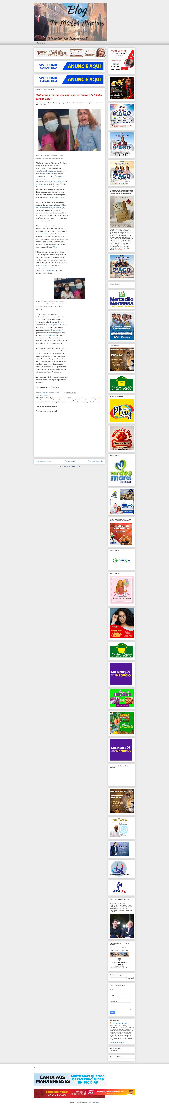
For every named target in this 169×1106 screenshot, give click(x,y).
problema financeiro (59, 197)
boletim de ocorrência (52, 330)
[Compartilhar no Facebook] (73, 393)
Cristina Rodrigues (46, 171)
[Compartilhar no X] (71, 393)
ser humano (50, 270)
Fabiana (46, 213)
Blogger (96, 1102)
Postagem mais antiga (95, 461)
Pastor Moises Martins (119, 1023)
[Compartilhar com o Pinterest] (75, 393)
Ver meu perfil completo (117, 1042)
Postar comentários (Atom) (72, 466)
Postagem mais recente (44, 461)
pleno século (48, 367)
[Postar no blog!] (69, 393)
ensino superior (41, 265)
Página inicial (40, 43)
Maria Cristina (51, 335)
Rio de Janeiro (41, 184)
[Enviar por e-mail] (67, 393)
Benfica (59, 208)
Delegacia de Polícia (57, 325)
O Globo (55, 247)
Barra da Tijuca (58, 181)
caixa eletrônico (42, 234)
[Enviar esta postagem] (63, 392)
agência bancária (45, 181)
